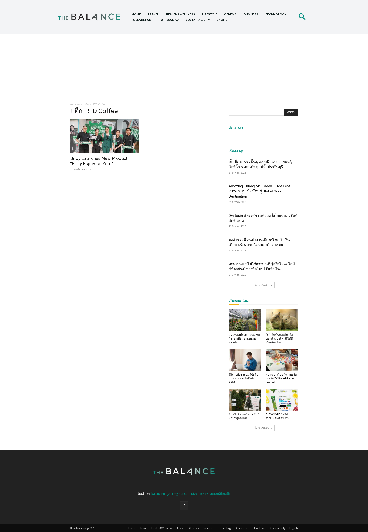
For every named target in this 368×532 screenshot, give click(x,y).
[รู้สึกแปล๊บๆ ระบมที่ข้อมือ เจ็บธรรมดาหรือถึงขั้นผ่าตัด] (245, 360)
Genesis (194, 528)
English (293, 528)
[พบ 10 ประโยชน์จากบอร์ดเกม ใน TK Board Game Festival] (282, 360)
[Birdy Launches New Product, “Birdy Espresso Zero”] (104, 136)
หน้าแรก (75, 104)
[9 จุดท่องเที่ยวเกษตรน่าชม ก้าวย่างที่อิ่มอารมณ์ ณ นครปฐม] (245, 320)
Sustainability (277, 528)
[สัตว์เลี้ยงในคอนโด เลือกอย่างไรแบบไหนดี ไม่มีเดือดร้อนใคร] (282, 320)
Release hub (243, 528)
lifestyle (180, 528)
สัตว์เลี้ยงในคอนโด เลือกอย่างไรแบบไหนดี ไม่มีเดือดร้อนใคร (280, 338)
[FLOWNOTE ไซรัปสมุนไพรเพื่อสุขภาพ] (282, 400)
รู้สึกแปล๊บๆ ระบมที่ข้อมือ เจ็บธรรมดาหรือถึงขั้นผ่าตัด (243, 378)
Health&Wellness (161, 528)
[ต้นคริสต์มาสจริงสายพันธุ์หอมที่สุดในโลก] (245, 400)
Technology (224, 528)
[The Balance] (93, 17)
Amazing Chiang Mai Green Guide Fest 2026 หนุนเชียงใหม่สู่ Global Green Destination (259, 191)
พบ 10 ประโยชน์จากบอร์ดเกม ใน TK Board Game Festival (281, 378)
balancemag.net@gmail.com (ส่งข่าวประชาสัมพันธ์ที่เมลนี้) (190, 494)
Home (132, 528)
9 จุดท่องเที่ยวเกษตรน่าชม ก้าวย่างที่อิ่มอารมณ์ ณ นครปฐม (244, 338)
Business (208, 528)
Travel (143, 528)
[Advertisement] (184, 66)
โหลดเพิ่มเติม (261, 285)
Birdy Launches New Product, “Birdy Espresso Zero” (99, 161)
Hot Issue (260, 528)
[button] (302, 17)
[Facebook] (184, 505)
